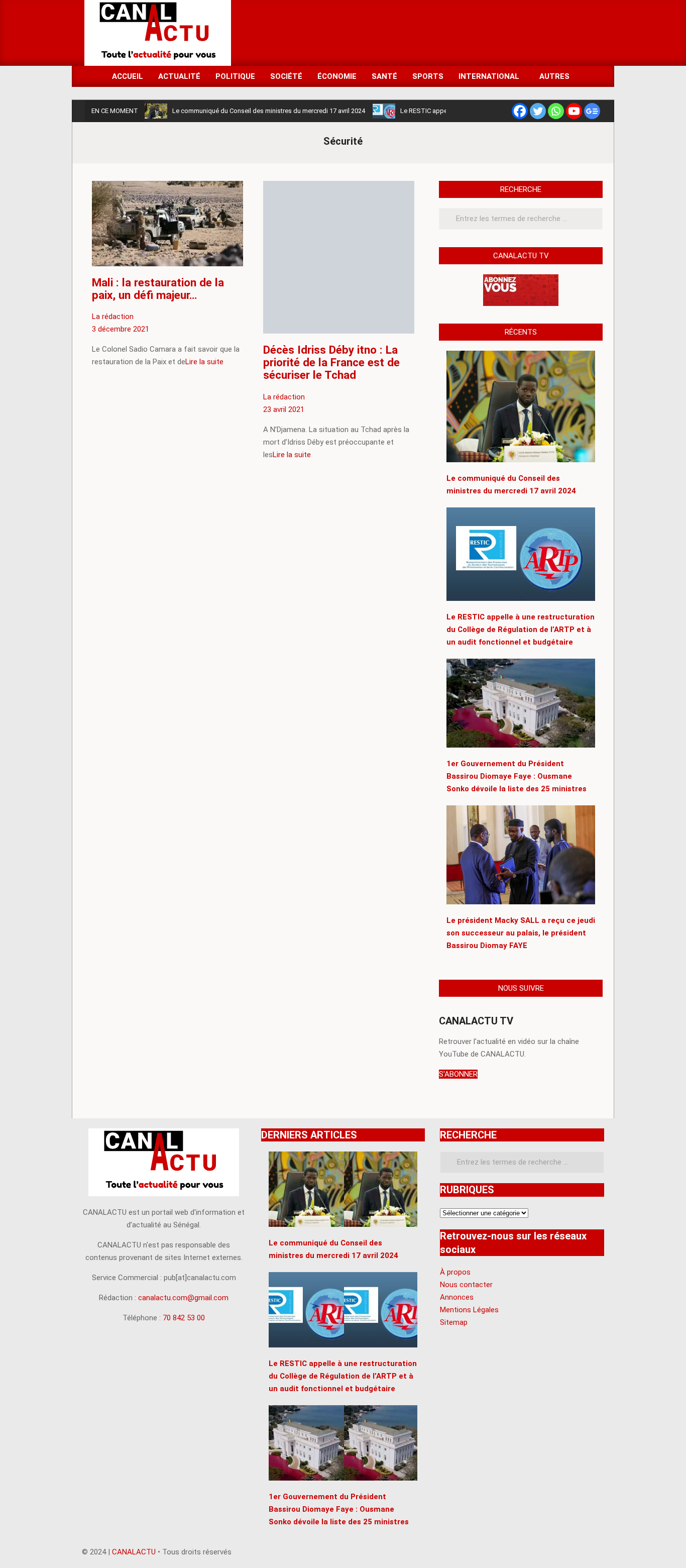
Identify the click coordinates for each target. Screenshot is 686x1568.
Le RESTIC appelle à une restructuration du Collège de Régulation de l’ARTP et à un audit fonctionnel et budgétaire (343, 1376)
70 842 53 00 (184, 1317)
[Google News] (592, 111)
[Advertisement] (419, 32)
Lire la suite (204, 361)
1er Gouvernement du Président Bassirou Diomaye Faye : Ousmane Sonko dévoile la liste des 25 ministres (339, 1509)
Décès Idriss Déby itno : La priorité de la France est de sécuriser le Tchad (331, 362)
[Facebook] (520, 111)
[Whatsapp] (556, 111)
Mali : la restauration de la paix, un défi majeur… (158, 288)
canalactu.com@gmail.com (183, 1297)
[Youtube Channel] (574, 111)
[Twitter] (538, 111)
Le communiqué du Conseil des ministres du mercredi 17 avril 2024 (268, 111)
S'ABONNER (458, 1074)
